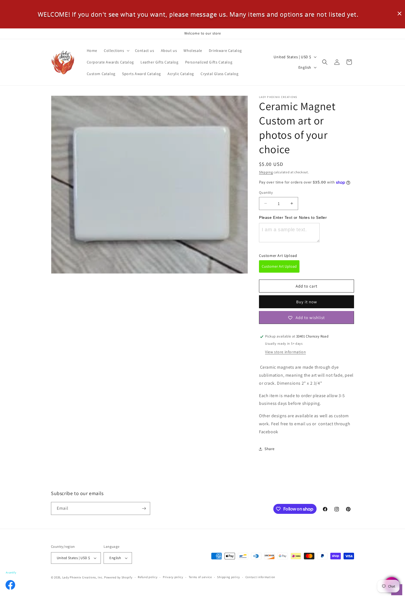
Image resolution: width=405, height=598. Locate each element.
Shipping (266, 172)
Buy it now (306, 302)
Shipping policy (228, 577)
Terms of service (200, 577)
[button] (116, 50)
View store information (285, 352)
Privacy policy (173, 577)
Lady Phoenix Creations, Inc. (83, 577)
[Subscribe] (144, 508)
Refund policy (147, 577)
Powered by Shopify (118, 577)
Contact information (260, 577)
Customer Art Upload (279, 266)
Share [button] (269, 448)
